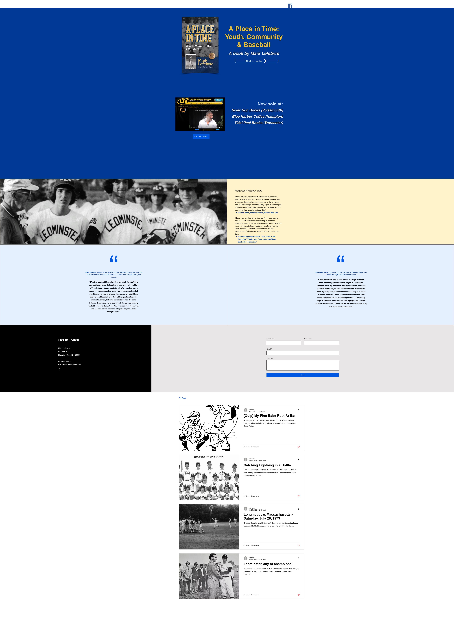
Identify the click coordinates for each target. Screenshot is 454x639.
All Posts (182, 398)
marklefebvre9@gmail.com (69, 364)
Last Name (308, 338)
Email (269, 349)
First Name (270, 338)
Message (270, 358)
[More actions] (299, 410)
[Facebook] (290, 6)
